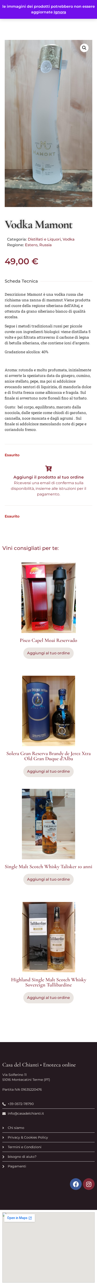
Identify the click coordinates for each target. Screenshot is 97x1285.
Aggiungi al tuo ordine (48, 771)
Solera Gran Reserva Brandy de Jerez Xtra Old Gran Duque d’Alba (48, 756)
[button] (84, 48)
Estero (31, 245)
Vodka (69, 239)
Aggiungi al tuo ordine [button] (48, 653)
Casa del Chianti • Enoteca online (39, 1064)
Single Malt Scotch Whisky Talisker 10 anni (48, 866)
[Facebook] (76, 1184)
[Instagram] (89, 1184)
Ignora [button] (60, 12)
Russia (45, 245)
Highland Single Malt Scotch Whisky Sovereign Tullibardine (48, 982)
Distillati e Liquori (44, 239)
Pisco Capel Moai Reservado (48, 640)
